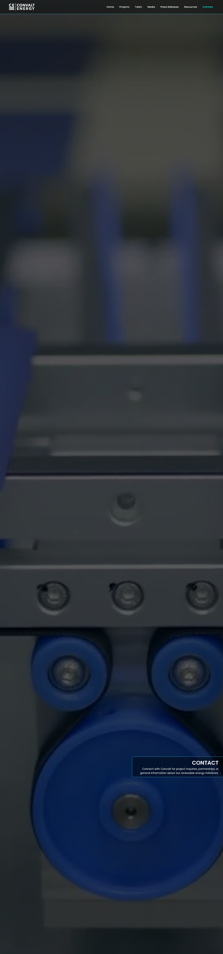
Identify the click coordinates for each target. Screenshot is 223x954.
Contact (208, 7)
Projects (124, 7)
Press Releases (169, 7)
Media (151, 7)
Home (110, 7)
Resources (190, 7)
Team (138, 7)
